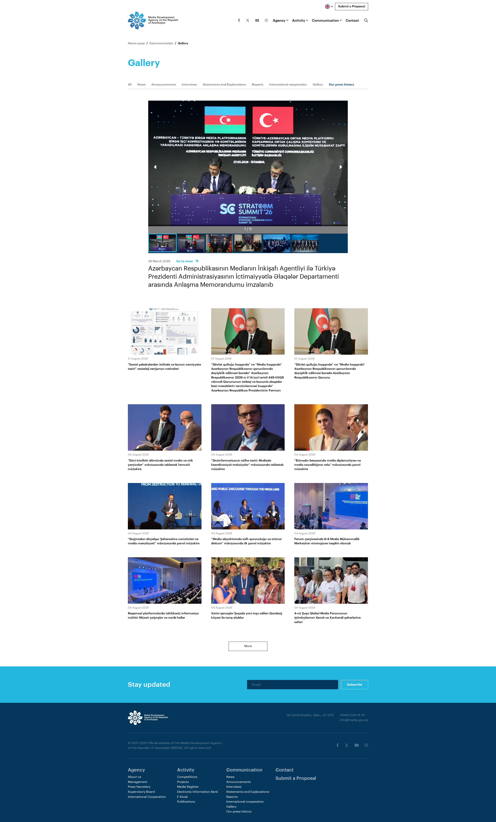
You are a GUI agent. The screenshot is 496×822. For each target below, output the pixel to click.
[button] (340, 167)
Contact (352, 20)
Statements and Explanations (224, 84)
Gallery (318, 84)
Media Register (188, 786)
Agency (279, 20)
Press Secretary (139, 786)
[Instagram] (266, 20)
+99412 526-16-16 (352, 715)
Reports (257, 84)
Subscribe (354, 684)
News (141, 84)
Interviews (189, 84)
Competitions (187, 776)
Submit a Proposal (351, 6)
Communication (325, 20)
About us (134, 776)
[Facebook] (239, 20)
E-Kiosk (182, 796)
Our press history (341, 84)
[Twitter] (247, 20)
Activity (298, 20)
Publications (186, 801)
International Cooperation (147, 796)
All (130, 84)
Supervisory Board (141, 791)
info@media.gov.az (354, 720)
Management (137, 781)
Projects (183, 781)
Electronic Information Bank (197, 791)
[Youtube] (257, 20)
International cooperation (288, 84)
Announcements (163, 84)
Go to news (184, 261)
